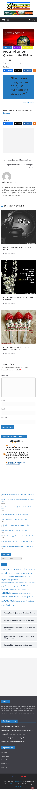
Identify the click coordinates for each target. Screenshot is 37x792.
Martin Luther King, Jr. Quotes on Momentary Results (17, 536)
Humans (12, 589)
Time (24, 601)
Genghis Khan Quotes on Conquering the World (19, 166)
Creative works (13, 576)
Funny (7, 586)
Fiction (11, 582)
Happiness (18, 586)
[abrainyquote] (3, 19)
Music (30, 593)
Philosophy (13, 596)
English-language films (9, 580)
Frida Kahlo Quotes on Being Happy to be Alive (15, 525)
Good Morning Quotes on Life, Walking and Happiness (17, 494)
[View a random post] (33, 19)
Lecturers (23, 589)
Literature (6, 592)
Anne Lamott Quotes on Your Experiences (14, 738)
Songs (20, 601)
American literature (12, 569)
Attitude (11, 573)
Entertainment (5, 582)
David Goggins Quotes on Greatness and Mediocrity (17, 730)
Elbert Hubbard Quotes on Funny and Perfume (15, 514)
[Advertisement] (18, 140)
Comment (5, 375)
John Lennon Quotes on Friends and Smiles (14, 530)
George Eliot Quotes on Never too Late (13, 734)
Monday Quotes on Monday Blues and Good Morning (17, 547)
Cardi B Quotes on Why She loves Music (17, 248)
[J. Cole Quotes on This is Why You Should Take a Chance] (18, 311)
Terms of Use (5, 756)
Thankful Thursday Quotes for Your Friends (14, 519)
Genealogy (12, 586)
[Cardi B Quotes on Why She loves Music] (18, 211)
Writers (10, 604)
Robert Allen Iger (18, 63)
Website (4, 418)
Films (29, 582)
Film (26, 582)
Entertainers (28, 579)
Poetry (19, 597)
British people (27, 573)
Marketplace (20, 593)
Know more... (30, 713)
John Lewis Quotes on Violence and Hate (13, 726)
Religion (16, 601)
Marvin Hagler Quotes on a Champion (13, 742)
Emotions (29, 577)
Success (6, 113)
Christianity (4, 577)
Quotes (8, 600)
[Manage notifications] (32, 788)
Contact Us (4, 767)
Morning (26, 593)
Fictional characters (19, 582)
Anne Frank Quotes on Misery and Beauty (18, 160)
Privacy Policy (5, 760)
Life (27, 589)
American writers (27, 569)
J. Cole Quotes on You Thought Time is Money (18, 298)
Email (3, 409)
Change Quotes (7, 47)
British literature (18, 573)
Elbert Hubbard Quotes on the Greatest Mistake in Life (17, 541)
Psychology (25, 597)
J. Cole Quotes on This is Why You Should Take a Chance (17, 348)
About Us (4, 752)
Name (4, 400)
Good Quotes (17, 47)
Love (14, 593)
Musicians (4, 597)
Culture (23, 577)
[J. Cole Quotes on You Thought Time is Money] (18, 261)
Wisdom (3, 605)
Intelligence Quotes (28, 47)
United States (30, 601)
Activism (3, 569)
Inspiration (17, 589)
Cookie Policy (5, 763)
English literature (21, 579)
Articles (5, 572)
